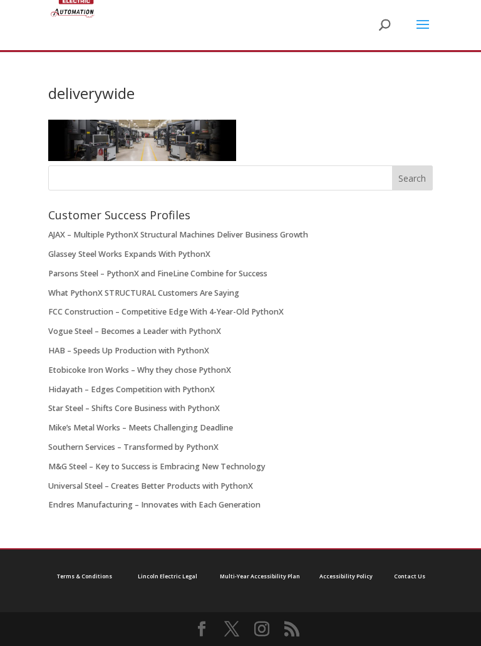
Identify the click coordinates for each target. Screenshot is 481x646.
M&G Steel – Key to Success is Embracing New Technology (157, 466)
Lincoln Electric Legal (167, 576)
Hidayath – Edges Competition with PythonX (131, 389)
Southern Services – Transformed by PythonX (133, 447)
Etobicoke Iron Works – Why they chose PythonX (139, 370)
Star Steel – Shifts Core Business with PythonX (134, 408)
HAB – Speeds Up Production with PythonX (128, 350)
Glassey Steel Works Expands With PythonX (129, 254)
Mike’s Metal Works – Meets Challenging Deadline (140, 427)
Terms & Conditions (84, 576)
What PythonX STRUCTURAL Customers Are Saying (143, 293)
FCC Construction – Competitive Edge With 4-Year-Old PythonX (166, 311)
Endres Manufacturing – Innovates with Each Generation (154, 504)
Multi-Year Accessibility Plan (260, 576)
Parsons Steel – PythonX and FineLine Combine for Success (157, 273)
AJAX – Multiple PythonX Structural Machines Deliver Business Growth (178, 234)
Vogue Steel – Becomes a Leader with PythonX (134, 331)
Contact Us (409, 576)
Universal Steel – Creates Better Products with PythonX (150, 486)
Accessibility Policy (346, 576)
